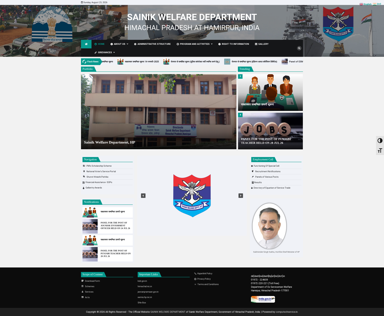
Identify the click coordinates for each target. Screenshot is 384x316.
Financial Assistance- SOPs (99, 182)
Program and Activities (195, 44)
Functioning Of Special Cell (266, 166)
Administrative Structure (154, 44)
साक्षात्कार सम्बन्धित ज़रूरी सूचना (257, 104)
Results (258, 182)
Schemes (89, 286)
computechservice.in (287, 311)
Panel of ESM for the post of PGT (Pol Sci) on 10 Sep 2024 (258, 61)
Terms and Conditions (208, 284)
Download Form (92, 281)
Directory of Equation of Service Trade (272, 188)
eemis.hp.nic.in (145, 297)
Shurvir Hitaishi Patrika (97, 177)
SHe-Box (142, 302)
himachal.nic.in (145, 286)
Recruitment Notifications (267, 171)
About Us (119, 44)
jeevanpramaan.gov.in (148, 292)
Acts (87, 297)
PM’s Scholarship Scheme (99, 166)
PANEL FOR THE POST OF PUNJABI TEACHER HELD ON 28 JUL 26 (266, 140)
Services (89, 292)
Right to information (235, 44)
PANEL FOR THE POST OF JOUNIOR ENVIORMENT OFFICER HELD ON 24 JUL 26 (115, 225)
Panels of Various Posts (267, 177)
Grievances (105, 52)
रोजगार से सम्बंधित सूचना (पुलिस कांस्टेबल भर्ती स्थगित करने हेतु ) (133, 61)
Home (101, 44)
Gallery (263, 44)
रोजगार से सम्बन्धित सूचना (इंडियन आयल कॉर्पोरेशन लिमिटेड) (193, 61)
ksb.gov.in (142, 281)
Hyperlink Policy (204, 273)
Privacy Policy (204, 279)
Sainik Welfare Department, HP (109, 142)
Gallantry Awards (94, 187)
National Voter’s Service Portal (101, 171)
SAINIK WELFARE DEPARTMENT (192, 17)
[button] (143, 195)
